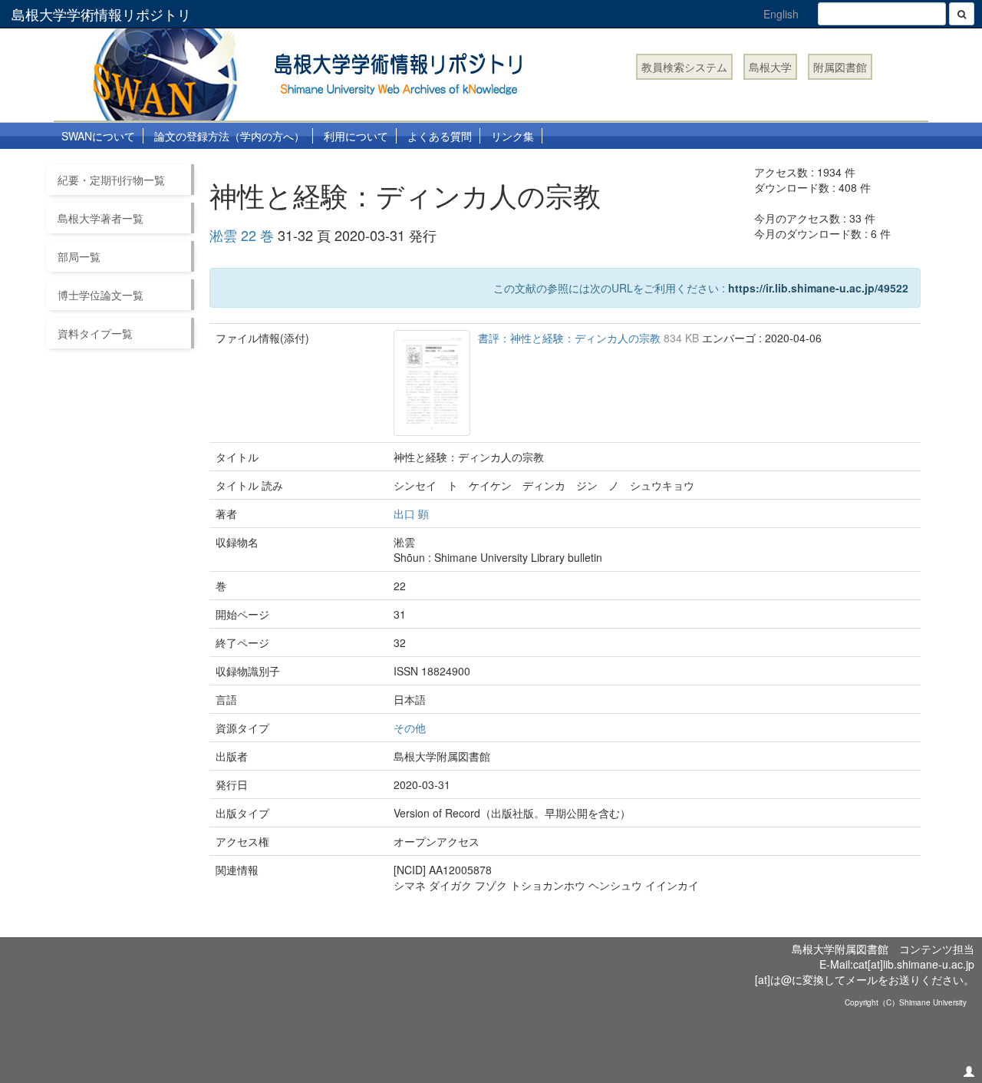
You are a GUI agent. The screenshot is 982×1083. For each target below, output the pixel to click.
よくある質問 (439, 136)
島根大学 (770, 66)
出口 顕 (411, 513)
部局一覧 (79, 256)
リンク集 (512, 136)
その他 (410, 727)
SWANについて (98, 136)
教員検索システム (684, 66)
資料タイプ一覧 (95, 333)
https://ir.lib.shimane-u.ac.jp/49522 (818, 288)
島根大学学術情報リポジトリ (101, 14)
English (781, 13)
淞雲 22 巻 (241, 235)
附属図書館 (840, 66)
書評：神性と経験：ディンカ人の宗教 (571, 337)
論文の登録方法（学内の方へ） (229, 136)
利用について (356, 136)
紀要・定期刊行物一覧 (111, 179)
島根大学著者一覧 (100, 218)
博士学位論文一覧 (100, 294)
